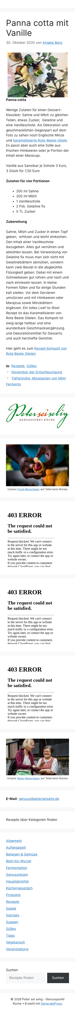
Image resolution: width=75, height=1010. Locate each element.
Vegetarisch (15, 942)
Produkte (13, 895)
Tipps (10, 936)
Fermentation (16, 868)
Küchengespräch (19, 888)
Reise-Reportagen (28, 778)
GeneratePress (51, 1003)
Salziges (12, 915)
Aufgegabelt (16, 848)
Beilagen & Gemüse (21, 854)
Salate (11, 908)
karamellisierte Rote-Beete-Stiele (40, 140)
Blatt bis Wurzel (18, 861)
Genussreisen (17, 875)
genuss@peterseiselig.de (39, 799)
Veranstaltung (17, 949)
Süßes (32, 366)
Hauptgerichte (17, 881)
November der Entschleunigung (36, 372)
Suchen (12, 970)
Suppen (12, 922)
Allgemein (14, 841)
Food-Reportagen (29, 489)
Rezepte (18, 366)
